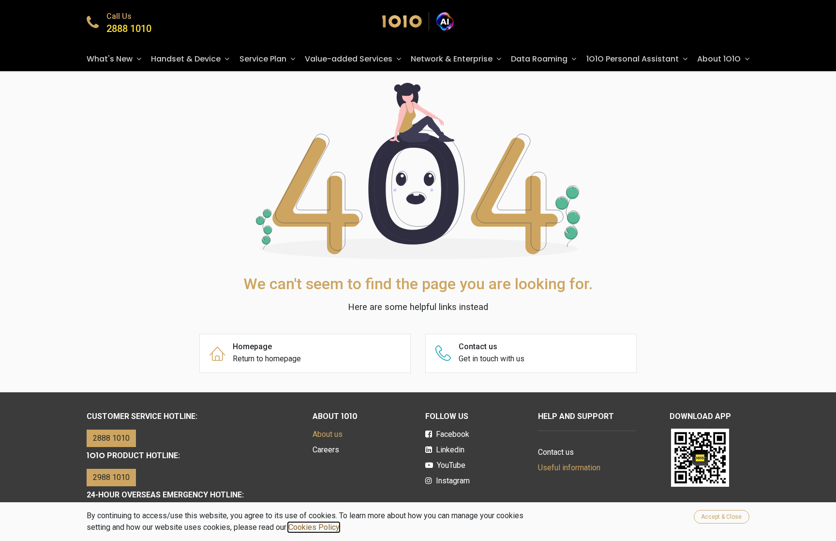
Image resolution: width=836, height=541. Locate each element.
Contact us (556, 452)
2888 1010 (128, 28)
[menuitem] (114, 58)
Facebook (452, 434)
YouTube (451, 465)
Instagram (453, 480)
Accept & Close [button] (721, 516)
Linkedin (450, 449)
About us (328, 434)
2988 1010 (111, 477)
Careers (326, 449)
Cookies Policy (313, 527)
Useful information (569, 467)
